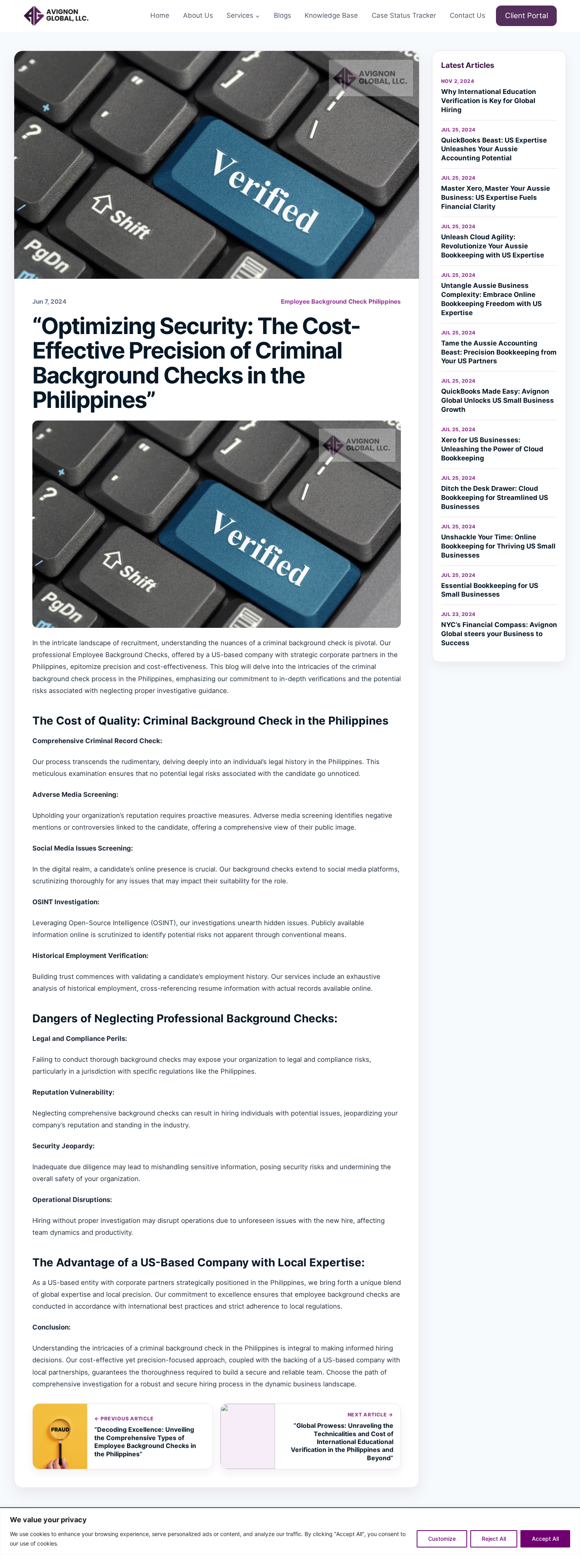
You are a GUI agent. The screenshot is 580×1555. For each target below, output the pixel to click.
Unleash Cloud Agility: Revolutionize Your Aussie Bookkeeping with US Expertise (492, 246)
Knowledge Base (331, 15)
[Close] (571, 1514)
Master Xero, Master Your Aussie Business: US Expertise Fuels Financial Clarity (495, 197)
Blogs (282, 15)
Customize (442, 1538)
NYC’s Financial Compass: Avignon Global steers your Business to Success (499, 634)
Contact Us (467, 15)
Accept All (545, 1538)
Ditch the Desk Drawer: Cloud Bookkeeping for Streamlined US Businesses (494, 498)
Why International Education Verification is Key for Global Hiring (488, 101)
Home (159, 15)
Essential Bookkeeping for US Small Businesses (489, 590)
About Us (198, 15)
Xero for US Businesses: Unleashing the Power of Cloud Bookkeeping (492, 449)
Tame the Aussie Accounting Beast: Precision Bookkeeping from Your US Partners (499, 352)
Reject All (494, 1538)
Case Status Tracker (404, 15)
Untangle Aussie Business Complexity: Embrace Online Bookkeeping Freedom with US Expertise (491, 299)
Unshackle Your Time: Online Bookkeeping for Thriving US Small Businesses (498, 546)
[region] (290, 1531)
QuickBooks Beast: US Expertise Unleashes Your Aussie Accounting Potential (494, 149)
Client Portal (526, 15)
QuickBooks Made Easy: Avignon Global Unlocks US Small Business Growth (497, 400)
